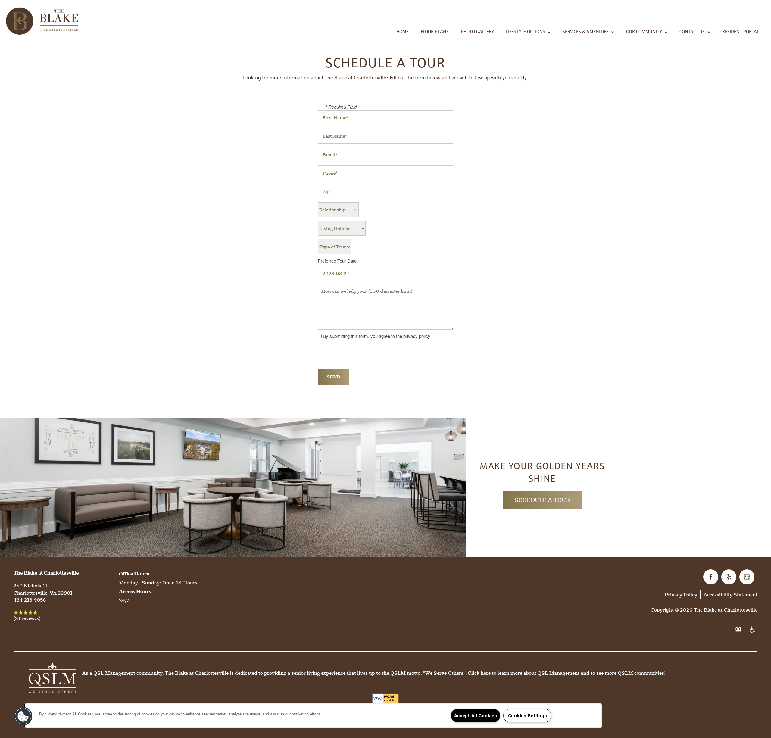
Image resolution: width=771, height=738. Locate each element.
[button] (23, 716)
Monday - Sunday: (140, 583)
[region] (313, 715)
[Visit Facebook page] (710, 576)
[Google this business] (746, 576)
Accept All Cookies (475, 715)
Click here (479, 673)
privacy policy (416, 336)
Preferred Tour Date (337, 261)
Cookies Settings (527, 715)
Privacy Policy (681, 595)
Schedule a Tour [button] (542, 500)
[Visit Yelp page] (728, 576)
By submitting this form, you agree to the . (377, 336)
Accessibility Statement (730, 595)
